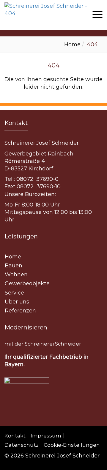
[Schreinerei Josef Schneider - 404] (52, 14)
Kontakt (15, 435)
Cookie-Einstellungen (72, 445)
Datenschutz (21, 445)
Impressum (46, 435)
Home (72, 44)
